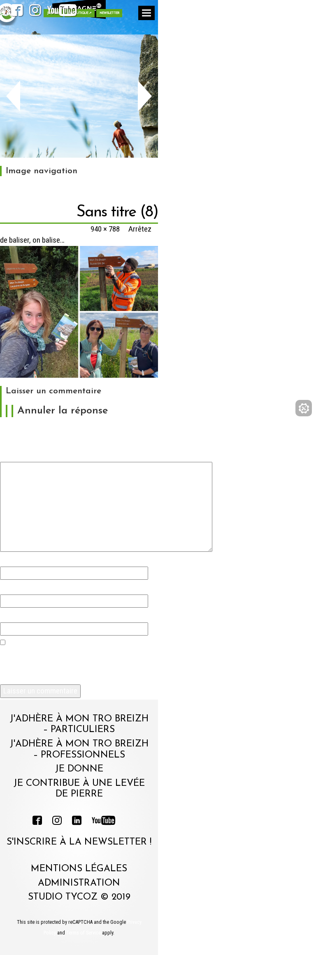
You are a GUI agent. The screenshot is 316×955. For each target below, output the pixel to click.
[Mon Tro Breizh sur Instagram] (35, 12)
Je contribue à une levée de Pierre (79, 789)
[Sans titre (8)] (79, 311)
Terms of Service (83, 933)
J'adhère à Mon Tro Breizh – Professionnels (79, 749)
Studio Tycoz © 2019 (79, 897)
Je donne (79, 769)
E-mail (13, 586)
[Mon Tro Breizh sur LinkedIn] (76, 822)
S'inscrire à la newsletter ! (79, 842)
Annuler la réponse (62, 411)
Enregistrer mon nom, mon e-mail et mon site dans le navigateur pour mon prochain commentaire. (74, 664)
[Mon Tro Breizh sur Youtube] (62, 12)
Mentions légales (79, 869)
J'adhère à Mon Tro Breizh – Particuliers (79, 724)
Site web (14, 614)
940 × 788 (105, 229)
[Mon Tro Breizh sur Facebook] (17, 12)
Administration (79, 883)
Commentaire (24, 454)
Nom (10, 558)
